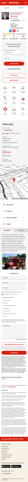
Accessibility (4, 450)
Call (3, 133)
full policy (10, 412)
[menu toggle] (25, 2)
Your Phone (5, 282)
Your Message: (6, 325)
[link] (14, 2)
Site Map (3, 459)
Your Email (5, 287)
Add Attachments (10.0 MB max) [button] (14, 344)
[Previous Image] (5, 261)
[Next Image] (23, 261)
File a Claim (14, 75)
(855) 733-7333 (21, 372)
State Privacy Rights (5, 456)
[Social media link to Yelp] (14, 30)
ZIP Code (7, 58)
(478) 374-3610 (14, 16)
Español (3, 2)
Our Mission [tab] (6, 230)
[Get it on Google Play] (16, 466)
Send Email (14, 352)
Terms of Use (4, 452)
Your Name (5, 277)
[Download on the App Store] (5, 466)
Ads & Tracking (4, 446)
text (7, 133)
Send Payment (14, 80)
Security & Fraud (5, 448)
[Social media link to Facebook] (10, 30)
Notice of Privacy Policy (6, 454)
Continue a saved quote (14, 68)
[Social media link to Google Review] (17, 30)
